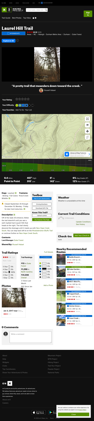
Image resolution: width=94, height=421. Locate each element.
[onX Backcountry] (45, 3)
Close (73, 414)
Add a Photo (48, 285)
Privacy (58, 418)
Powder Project (53, 369)
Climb (4, 3)
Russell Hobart (50, 90)
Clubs (4, 366)
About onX (6, 400)
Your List (28, 110)
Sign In (88, 13)
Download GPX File (42, 208)
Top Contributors (8, 369)
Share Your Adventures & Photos (15, 372)
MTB (11, 3)
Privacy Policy (82, 410)
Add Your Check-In (82, 235)
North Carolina (26, 272)
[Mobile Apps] (34, 18)
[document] (73, 411)
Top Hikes (27, 18)
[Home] (13, 9)
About (4, 355)
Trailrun (25, 3)
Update (83, 222)
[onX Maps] (7, 385)
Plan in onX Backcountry (42, 198)
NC (35, 34)
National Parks (53, 372)
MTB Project (52, 359)
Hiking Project (53, 362)
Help (4, 359)
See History (80, 224)
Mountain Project (54, 355)
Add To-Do (19, 110)
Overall (24, 278)
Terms (52, 418)
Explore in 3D (8, 41)
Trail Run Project (54, 366)
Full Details (48, 252)
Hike (17, 3)
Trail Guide (6, 18)
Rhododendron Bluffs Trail (42, 230)
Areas (29, 34)
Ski (34, 3)
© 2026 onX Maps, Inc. (41, 418)
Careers (5, 403)
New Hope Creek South (28, 233)
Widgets (5, 362)
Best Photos (16, 18)
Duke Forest (77, 34)
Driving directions (41, 204)
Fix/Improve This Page (42, 220)
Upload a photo (42, 215)
